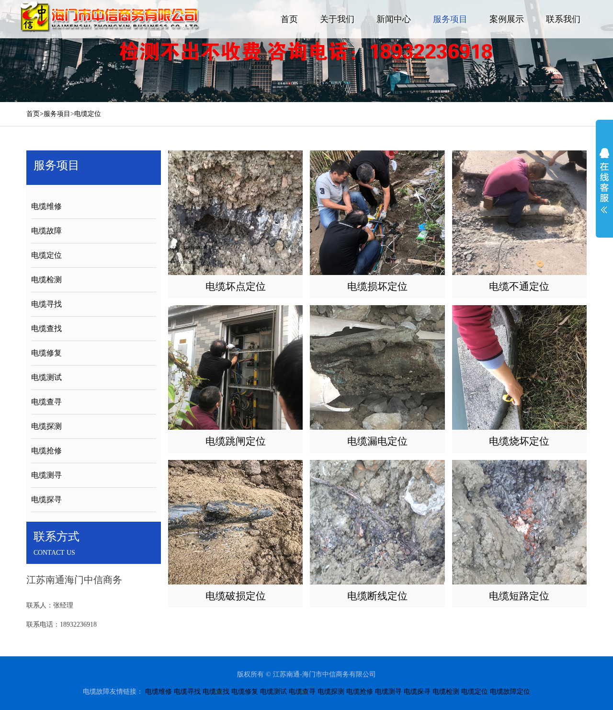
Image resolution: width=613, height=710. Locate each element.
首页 (289, 19)
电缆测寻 (46, 475)
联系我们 (563, 19)
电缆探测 (46, 426)
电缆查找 (46, 328)
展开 (604, 180)
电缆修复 (46, 353)
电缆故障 (46, 231)
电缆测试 (46, 377)
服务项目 (450, 19)
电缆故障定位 (510, 691)
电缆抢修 (46, 451)
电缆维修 (46, 206)
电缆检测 (46, 279)
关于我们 (337, 19)
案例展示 (506, 19)
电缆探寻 (46, 499)
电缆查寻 (46, 402)
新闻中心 (393, 19)
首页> (35, 113)
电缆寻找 (46, 304)
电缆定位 (87, 113)
